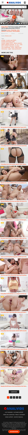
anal (21, 44)
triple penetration (16, 49)
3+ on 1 (17, 44)
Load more (14, 392)
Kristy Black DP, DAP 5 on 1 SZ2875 (9, 90)
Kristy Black (4, 27)
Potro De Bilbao (16, 31)
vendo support (9, 417)
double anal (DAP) (11, 40)
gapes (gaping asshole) (7, 44)
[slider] (7, 23)
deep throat (18, 47)
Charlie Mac (13, 30)
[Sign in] (25, 2)
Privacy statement (20, 414)
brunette (17, 46)
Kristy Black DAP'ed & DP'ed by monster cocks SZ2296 (14, 349)
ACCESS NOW (14, 431)
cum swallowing (5, 47)
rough (9, 49)
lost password (9, 412)
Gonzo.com (8, 36)
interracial (4, 49)
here (6, 425)
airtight (3, 40)
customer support (18, 412)
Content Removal (18, 417)
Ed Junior (8, 30)
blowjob (11, 46)
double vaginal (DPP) (7, 43)
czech (12, 47)
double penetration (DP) (8, 41)
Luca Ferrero (9, 31)
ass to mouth (5, 46)
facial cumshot (18, 43)
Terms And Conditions (9, 414)
